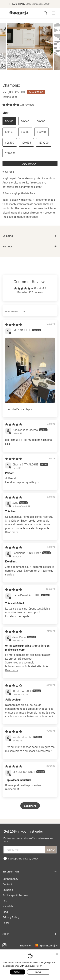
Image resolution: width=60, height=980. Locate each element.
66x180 (25, 131)
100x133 (26, 142)
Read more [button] (11, 532)
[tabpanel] (30, 236)
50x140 (25, 121)
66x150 (9, 131)
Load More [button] (30, 805)
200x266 (10, 153)
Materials (7, 906)
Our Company (10, 878)
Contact (7, 884)
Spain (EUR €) (47, 945)
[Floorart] (19, 13)
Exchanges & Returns (15, 895)
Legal (5, 922)
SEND (51, 849)
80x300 (9, 142)
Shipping (7, 889)
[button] (54, 13)
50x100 (9, 121)
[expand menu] (4, 13)
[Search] (45, 13)
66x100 (41, 121)
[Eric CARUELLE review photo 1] (30, 370)
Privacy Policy (10, 917)
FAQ (4, 900)
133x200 (43, 142)
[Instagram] (4, 945)
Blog (5, 911)
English (24, 945)
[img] (13, 324)
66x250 (41, 131)
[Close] (57, 953)
